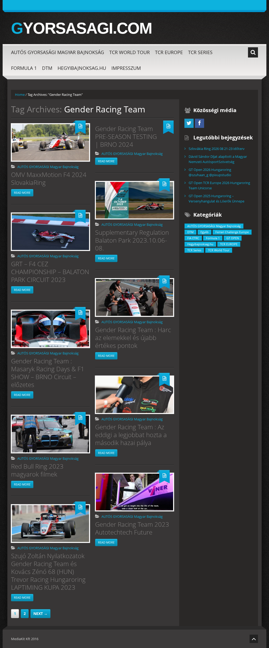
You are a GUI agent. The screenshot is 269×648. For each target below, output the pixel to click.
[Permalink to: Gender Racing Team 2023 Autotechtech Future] (134, 492)
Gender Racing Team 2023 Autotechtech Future (132, 528)
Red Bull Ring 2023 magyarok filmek (37, 470)
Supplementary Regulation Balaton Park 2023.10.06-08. (132, 240)
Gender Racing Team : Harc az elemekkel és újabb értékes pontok (133, 337)
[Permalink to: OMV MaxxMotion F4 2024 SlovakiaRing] (50, 142)
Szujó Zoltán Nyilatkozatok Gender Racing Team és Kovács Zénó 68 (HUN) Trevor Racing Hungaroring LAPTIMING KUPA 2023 (48, 571)
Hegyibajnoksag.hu (82, 68)
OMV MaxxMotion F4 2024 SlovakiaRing (48, 178)
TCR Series (200, 52)
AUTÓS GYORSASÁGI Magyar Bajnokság (57, 52)
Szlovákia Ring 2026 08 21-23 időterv (217, 148)
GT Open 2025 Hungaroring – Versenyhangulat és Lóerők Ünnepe (216, 198)
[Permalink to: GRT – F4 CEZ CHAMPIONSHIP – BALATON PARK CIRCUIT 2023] (50, 232)
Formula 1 (24, 68)
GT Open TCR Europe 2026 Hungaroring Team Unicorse (219, 185)
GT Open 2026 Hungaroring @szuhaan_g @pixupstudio (210, 172)
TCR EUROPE (169, 52)
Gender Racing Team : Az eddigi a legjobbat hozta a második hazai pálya (131, 434)
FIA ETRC (193, 238)
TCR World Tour (129, 52)
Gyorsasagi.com (81, 28)
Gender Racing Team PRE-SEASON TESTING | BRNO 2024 (126, 136)
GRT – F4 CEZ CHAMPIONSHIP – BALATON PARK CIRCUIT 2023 (50, 271)
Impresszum (126, 68)
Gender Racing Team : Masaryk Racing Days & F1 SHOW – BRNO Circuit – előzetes (47, 373)
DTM (47, 68)
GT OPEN (232, 238)
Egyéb (204, 232)
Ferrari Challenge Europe (232, 232)
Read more (22, 193)
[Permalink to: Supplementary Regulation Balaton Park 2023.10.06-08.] (134, 200)
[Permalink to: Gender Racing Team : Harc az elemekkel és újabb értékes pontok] (134, 297)
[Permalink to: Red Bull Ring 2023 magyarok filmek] (50, 434)
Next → (40, 613)
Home (20, 94)
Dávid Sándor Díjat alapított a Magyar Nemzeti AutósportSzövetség (218, 159)
